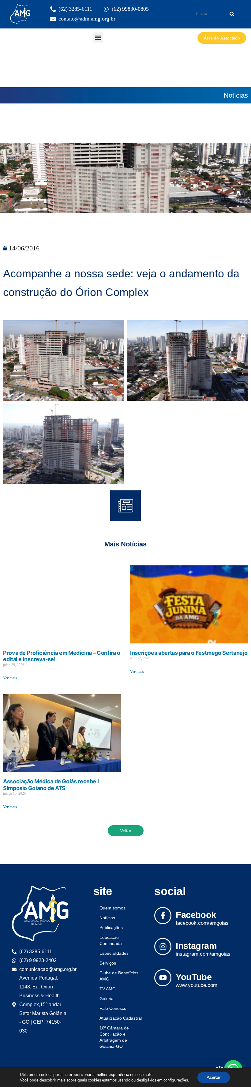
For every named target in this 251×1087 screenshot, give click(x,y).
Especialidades (114, 953)
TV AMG (107, 988)
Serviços (107, 963)
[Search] (232, 14)
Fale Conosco (112, 1008)
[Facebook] (162, 915)
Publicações (111, 927)
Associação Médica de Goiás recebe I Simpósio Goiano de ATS (51, 784)
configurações (175, 1080)
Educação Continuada (110, 940)
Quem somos (112, 907)
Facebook (196, 915)
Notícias (236, 95)
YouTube (194, 977)
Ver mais (10, 678)
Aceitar (214, 1077)
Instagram (196, 946)
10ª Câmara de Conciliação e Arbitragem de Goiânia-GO (114, 1037)
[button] (98, 37)
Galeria (106, 998)
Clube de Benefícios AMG (118, 975)
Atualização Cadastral (120, 1018)
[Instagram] (162, 946)
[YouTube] (162, 977)
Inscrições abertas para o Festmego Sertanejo (188, 653)
